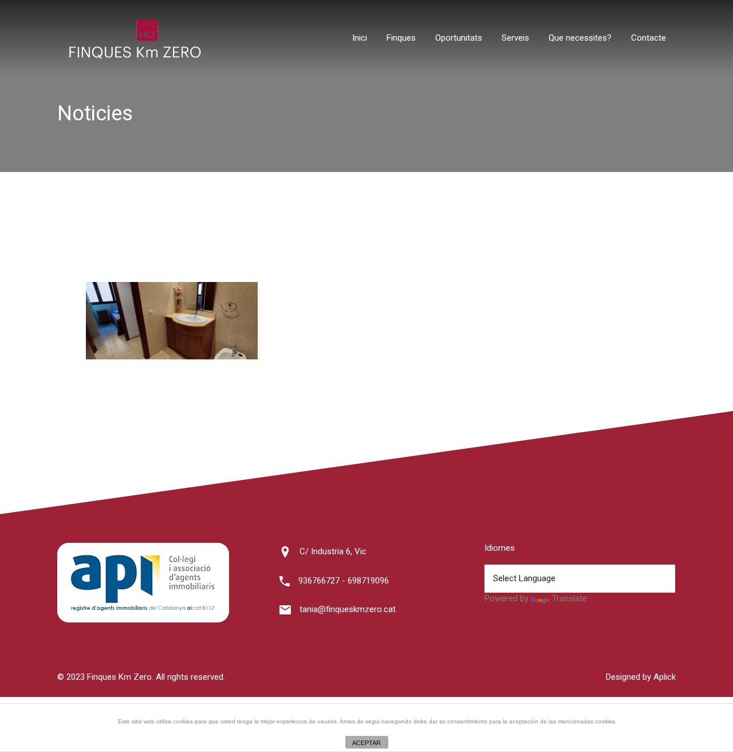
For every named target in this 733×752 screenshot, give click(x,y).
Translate (569, 598)
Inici (359, 38)
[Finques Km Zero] (134, 56)
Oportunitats (458, 38)
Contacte (648, 38)
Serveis (515, 38)
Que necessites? (580, 38)
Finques (401, 38)
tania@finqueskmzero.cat (347, 609)
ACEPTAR (366, 742)
